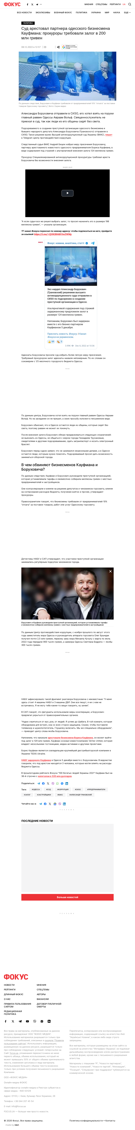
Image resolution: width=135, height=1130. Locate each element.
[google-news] (42, 1021)
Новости (9, 985)
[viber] (35, 1021)
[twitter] (13, 1021)
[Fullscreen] (110, 571)
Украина (96, 12)
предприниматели (96, 789)
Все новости (24, 12)
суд (49, 789)
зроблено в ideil (12, 1125)
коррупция (63, 789)
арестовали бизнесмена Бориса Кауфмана (70, 737)
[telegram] (20, 1021)
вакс (61, 795)
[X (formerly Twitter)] (32, 4)
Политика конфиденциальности (86, 1120)
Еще (126, 12)
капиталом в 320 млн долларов (55, 776)
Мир (107, 12)
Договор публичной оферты (49, 1005)
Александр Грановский (81, 795)
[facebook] (6, 1021)
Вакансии (43, 999)
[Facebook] (27, 4)
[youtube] (27, 1021)
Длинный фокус (13, 994)
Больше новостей (67, 897)
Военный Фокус (63, 12)
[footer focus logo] (16, 977)
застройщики (44, 795)
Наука (116, 12)
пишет (108, 134)
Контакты (110, 1120)
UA (124, 4)
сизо (78, 789)
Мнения (89, 4)
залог (27, 795)
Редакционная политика (13, 1012)
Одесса (36, 789)
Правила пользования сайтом (17, 1005)
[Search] (129, 4)
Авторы (41, 994)
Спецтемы (101, 4)
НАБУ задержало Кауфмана (36, 760)
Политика (81, 12)
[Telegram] (37, 4)
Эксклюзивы (43, 12)
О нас (7, 999)
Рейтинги (115, 4)
